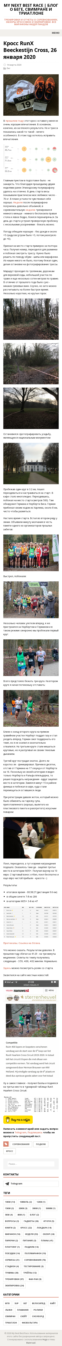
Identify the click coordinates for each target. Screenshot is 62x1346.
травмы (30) (11, 1272)
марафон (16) (12, 1234)
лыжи (8, 1310)
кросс (9, 1151)
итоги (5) (48, 1221)
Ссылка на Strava (29, 943)
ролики (38, 1310)
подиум (41, 1144)
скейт (23, 1316)
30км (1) (36, 1208)
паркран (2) (11, 1240)
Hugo (45, 1339)
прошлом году (15, 120)
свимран (10, 1316)
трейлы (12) (30, 1272)
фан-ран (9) (35, 1279)
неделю (30, 209)
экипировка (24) (14, 1285)
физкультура (30, 1322)
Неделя (18, 202)
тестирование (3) (33, 1266)
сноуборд (38, 1316)
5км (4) (9, 1214)
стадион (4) (12, 1266)
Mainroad (30, 1342)
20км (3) (23, 1208)
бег (8, 68)
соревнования (20, 1144)
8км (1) (21, 1214)
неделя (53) (31, 1234)
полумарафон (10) (35, 1253)
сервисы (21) (12, 1260)
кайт (53, 1303)
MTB (7, 1303)
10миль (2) (26, 1202)
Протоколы (10, 943)
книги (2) (10, 1227)
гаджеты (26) (31, 1221)
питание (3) (29, 1240)
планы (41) (47, 1240)
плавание (23, 1310)
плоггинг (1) (12, 1247)
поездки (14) (12, 1253)
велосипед (38, 1303)
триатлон (11, 1322)
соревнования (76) (35, 1260)
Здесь (7, 968)
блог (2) (34, 1214)
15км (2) (9, 1208)
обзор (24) (48, 1234)
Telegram (20, 1132)
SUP (17, 1303)
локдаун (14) (44, 1227)
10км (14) (10, 1202)
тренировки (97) (14, 1279)
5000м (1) (50, 1208)
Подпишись (35, 1132)
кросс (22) (26, 1227)
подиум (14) (32, 1247)
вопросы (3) (12, 1221)
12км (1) (41, 1202)
